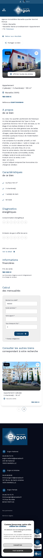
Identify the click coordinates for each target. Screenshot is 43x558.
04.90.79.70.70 (8, 495)
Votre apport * (10, 315)
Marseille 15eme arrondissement (15, 27)
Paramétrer (18, 545)
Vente (5, 24)
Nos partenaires (7, 510)
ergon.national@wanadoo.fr (12, 458)
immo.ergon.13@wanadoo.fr (13, 478)
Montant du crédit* (12, 300)
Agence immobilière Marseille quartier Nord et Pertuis (20, 20)
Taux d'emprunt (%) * (12, 323)
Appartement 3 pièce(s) (13, 394)
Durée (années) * (11, 308)
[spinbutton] (21, 327)
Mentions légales (7, 515)
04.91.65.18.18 (7, 475)
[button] (24, 409)
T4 (4, 29)
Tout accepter (17, 551)
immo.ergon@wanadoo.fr (12, 497)
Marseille (12, 24)
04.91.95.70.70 (7, 456)
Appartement (35, 27)
